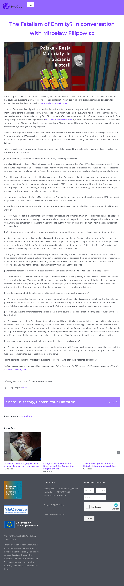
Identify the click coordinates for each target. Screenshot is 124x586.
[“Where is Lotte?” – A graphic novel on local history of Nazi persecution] (22, 433)
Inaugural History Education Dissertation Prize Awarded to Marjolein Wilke (58, 466)
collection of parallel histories (58, 119)
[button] (5, 452)
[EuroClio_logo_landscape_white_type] (12, 3)
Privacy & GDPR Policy (54, 505)
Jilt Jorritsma (26, 416)
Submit (89, 518)
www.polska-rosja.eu (17, 369)
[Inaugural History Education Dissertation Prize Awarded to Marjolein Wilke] (62, 433)
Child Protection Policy (54, 514)
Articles (24, 388)
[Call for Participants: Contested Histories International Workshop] (101, 433)
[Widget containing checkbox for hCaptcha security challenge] (102, 506)
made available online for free (53, 103)
